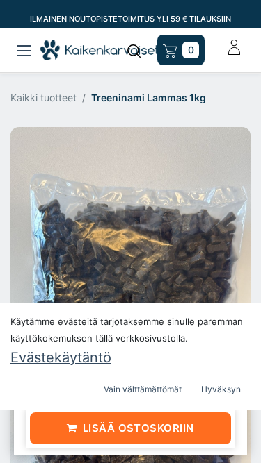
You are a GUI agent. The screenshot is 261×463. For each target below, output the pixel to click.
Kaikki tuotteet (43, 97)
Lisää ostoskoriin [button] (138, 428)
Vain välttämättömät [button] (143, 389)
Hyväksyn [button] (221, 389)
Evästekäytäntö (60, 357)
